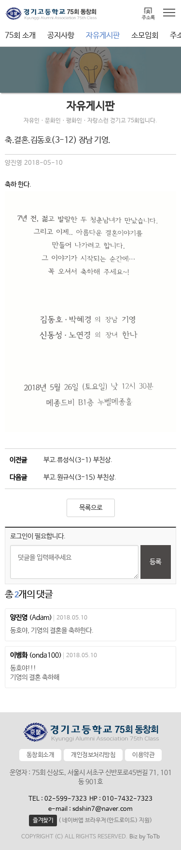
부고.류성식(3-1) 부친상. (77, 460)
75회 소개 (20, 35)
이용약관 (143, 755)
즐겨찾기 (43, 820)
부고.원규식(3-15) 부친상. (79, 477)
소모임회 (144, 35)
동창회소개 (41, 755)
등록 (155, 562)
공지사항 (60, 35)
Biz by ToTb (144, 837)
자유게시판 (103, 35)
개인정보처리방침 (93, 755)
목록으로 (90, 508)
